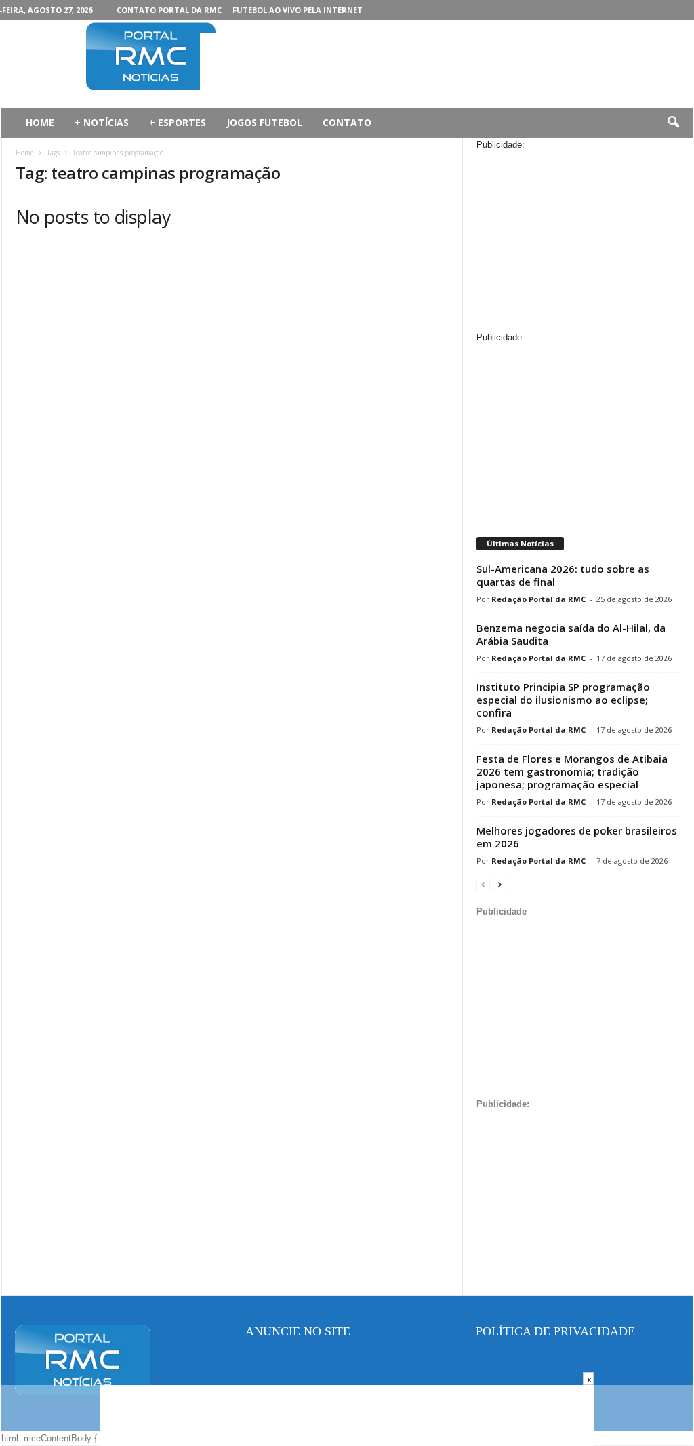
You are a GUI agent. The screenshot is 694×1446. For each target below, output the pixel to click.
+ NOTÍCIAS (102, 122)
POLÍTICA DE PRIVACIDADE (555, 1331)
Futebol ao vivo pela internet (297, 10)
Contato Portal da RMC (169, 10)
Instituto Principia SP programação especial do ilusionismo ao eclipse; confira (563, 699)
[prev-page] (483, 884)
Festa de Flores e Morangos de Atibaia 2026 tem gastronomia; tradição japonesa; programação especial (572, 771)
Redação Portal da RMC (538, 599)
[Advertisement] (446, 63)
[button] (673, 123)
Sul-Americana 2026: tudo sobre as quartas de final (562, 575)
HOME (40, 122)
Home (25, 152)
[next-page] (499, 884)
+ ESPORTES (177, 122)
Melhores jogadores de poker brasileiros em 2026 (576, 837)
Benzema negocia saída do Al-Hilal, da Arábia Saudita (571, 634)
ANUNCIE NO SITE (297, 1331)
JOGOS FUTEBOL (264, 122)
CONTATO (347, 122)
